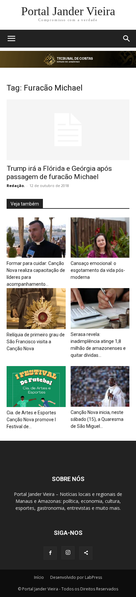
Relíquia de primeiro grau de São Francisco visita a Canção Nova (36, 341)
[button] (11, 39)
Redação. (16, 185)
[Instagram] (68, 552)
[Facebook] (50, 553)
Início (39, 577)
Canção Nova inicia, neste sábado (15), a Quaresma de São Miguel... (97, 419)
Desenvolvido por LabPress (76, 577)
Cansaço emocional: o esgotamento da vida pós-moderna (98, 270)
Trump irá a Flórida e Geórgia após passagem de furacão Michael (59, 173)
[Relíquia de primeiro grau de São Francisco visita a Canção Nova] (36, 308)
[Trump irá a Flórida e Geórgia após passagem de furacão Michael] (68, 129)
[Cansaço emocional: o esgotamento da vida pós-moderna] (100, 237)
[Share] (85, 553)
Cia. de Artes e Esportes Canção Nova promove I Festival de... (31, 419)
